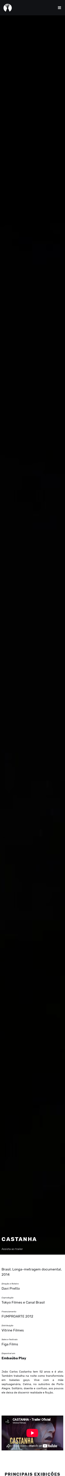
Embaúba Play (14, 1358)
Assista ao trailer (12, 1249)
